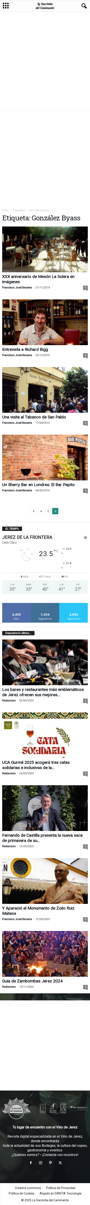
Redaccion (9, 700)
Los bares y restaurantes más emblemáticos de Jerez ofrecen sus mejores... (43, 692)
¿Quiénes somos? (25, 1155)
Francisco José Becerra (17, 287)
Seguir (45, 604)
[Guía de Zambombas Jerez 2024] (45, 954)
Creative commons (28, 1188)
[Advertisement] (45, 61)
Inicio (5, 210)
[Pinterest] (50, 1163)
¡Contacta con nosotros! (60, 1155)
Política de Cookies (22, 1193)
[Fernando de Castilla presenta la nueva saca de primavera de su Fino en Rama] (45, 808)
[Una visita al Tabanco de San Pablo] (45, 390)
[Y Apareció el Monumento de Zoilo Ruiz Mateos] (45, 881)
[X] (59, 1163)
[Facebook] (31, 1163)
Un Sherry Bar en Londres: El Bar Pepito (38, 484)
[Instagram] (40, 1163)
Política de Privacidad (60, 1188)
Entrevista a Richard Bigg (25, 349)
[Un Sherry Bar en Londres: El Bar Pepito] (45, 457)
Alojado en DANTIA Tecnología (60, 1193)
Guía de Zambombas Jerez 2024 (32, 981)
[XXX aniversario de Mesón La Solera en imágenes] (45, 249)
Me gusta (16, 604)
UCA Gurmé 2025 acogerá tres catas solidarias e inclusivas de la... (36, 765)
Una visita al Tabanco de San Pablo (34, 417)
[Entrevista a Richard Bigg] (45, 322)
